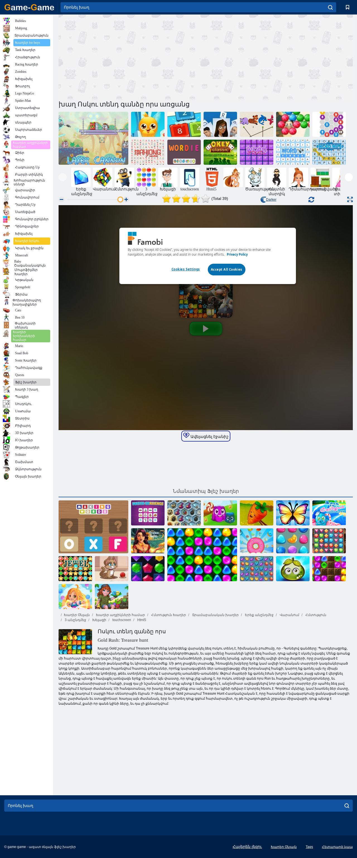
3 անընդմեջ (75, 620)
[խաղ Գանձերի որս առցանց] (329, 540)
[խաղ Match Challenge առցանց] (148, 512)
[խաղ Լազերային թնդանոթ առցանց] (93, 138)
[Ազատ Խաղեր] (29, 7)
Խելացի (98, 620)
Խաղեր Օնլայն (77, 615)
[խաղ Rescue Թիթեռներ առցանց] (293, 512)
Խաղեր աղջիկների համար (120, 615)
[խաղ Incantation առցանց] (220, 124)
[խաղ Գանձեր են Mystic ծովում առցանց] (184, 512)
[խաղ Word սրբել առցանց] (329, 152)
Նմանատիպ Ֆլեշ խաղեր (206, 491)
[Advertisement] (132, 57)
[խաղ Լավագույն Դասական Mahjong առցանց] (148, 152)
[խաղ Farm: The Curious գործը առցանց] (256, 512)
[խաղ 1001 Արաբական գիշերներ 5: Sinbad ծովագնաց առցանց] (148, 540)
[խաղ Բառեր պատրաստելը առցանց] (93, 526)
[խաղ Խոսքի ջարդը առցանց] (256, 152)
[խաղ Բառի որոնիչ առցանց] (293, 152)
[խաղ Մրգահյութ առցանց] (256, 568)
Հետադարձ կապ (337, 847)
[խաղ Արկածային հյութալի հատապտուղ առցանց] (293, 568)
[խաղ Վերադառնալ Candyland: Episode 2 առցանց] (329, 568)
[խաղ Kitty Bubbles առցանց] (111, 568)
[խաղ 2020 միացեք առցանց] (329, 124)
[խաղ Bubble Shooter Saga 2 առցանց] (293, 124)
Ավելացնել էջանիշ (208, 436)
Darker (271, 200)
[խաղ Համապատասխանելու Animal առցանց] (256, 124)
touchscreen (121, 620)
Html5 (141, 620)
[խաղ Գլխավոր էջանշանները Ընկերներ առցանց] (148, 124)
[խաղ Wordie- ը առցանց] (184, 152)
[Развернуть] (350, 199)
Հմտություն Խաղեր (168, 615)
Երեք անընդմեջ (259, 615)
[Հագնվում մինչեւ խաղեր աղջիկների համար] (233, 177)
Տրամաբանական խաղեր (215, 615)
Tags (309, 847)
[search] (330, 7)
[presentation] (63, 177)
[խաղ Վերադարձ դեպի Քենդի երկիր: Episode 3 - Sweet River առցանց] (329, 512)
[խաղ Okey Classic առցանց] (220, 152)
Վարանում (289, 615)
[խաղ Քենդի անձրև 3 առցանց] (293, 540)
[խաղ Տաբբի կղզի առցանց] (111, 596)
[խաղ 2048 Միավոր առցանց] (184, 124)
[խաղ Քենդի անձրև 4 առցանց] (75, 596)
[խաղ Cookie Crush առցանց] (256, 540)
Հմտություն (315, 615)
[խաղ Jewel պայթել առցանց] (75, 568)
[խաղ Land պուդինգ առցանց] (220, 512)
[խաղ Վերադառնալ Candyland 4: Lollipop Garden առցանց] (202, 554)
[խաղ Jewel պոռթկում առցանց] (148, 568)
